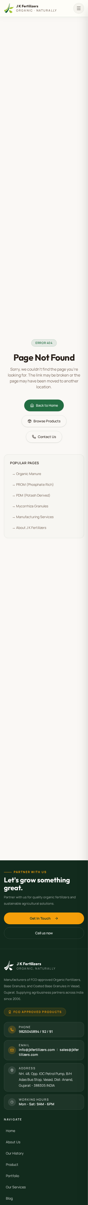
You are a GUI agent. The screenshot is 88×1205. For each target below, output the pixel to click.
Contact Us (47, 436)
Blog (9, 1198)
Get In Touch (40, 918)
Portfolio (12, 1175)
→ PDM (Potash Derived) (31, 495)
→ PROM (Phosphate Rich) (33, 484)
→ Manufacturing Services (33, 516)
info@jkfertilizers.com (37, 1049)
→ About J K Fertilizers (29, 527)
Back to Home (47, 405)
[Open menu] (78, 8)
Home (10, 1130)
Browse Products (46, 421)
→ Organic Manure (26, 473)
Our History (14, 1153)
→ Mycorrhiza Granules (30, 506)
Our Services (16, 1187)
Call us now (44, 933)
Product (12, 1164)
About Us (13, 1142)
